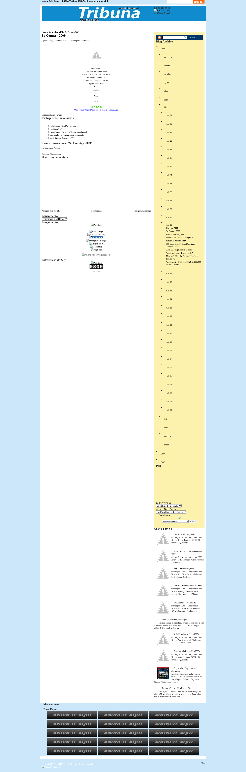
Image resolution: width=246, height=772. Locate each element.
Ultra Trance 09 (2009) (175, 234)
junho (166, 100)
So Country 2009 (54, 35)
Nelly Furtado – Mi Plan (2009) (186, 634)
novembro (168, 57)
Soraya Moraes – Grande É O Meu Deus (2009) (67, 132)
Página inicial (96, 211)
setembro (167, 74)
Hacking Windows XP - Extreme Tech (176, 688)
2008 (163, 454)
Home (47, 25)
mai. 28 (169, 141)
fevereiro (167, 436)
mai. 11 (169, 325)
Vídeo (159, 25)
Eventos (81, 25)
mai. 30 (169, 124)
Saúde (118, 25)
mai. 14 (169, 299)
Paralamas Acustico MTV (176, 241)
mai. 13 (169, 308)
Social (173, 25)
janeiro (166, 445)
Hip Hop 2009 (172, 228)
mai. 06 (169, 367)
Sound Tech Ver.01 (55, 129)
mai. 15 (169, 291)
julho (166, 91)
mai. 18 (169, 225)
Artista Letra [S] (56, 32)
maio (166, 107)
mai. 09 (169, 342)
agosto (166, 83)
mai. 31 (169, 115)
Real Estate (96, 271)
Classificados (139, 25)
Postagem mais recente (51, 211)
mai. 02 (169, 401)
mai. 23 (169, 183)
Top (202, 763)
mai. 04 (169, 384)
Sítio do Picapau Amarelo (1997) (61, 138)
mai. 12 (169, 316)
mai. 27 (169, 149)
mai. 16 (169, 282)
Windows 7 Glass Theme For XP (179, 253)
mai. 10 (169, 333)
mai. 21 (169, 200)
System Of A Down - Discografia (179, 237)
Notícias (63, 25)
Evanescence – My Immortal (185, 603)
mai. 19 (169, 218)
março (166, 428)
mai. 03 (169, 393)
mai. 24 (169, 175)
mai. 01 (169, 410)
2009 (163, 48)
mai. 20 (169, 209)
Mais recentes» (56, 154)
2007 (163, 462)
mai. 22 (169, 192)
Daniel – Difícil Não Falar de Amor (187, 586)
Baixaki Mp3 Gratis (62, 764)
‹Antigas (56, 148)
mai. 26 (169, 158)
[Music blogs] (96, 247)
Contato (190, 25)
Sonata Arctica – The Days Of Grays (62, 126)
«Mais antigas (47, 148)
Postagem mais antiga (142, 211)
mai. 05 (169, 376)
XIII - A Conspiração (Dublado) (179, 250)
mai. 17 (169, 274)
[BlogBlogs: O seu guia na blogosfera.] (96, 250)
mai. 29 (169, 132)
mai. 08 (169, 350)
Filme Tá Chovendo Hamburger (174, 620)
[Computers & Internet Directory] (96, 244)
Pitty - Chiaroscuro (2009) (184, 569)
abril (165, 419)
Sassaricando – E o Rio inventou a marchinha (66, 135)
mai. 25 (169, 166)
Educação (100, 25)
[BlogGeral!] (96, 234)
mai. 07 (169, 359)
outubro (167, 66)
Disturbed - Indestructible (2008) (187, 651)
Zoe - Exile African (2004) (184, 534)
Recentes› (46, 154)
